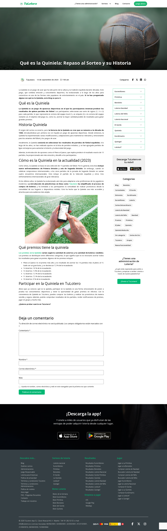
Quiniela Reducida (122, 230)
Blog (116, 4)
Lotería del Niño (121, 215)
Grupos (129, 240)
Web (21, 378)
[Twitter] (139, 524)
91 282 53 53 (69, 521)
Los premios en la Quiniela (30, 253)
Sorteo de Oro (135, 235)
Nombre (23, 359)
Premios (118, 220)
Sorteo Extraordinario (123, 205)
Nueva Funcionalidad (123, 245)
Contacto (126, 4)
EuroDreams (131, 195)
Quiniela (128, 225)
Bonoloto (126, 185)
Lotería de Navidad (122, 210)
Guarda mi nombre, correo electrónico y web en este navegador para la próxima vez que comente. (57, 386)
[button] (133, 80)
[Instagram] (145, 524)
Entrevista (118, 195)
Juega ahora (140, 4)
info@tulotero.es (25, 524)
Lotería (132, 200)
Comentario (24, 330)
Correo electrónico (27, 369)
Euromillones (120, 200)
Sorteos (105, 4)
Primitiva (129, 220)
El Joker (118, 225)
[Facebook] (132, 524)
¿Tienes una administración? (86, 4)
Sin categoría (120, 235)
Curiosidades (120, 190)
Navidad (135, 215)
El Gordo (133, 190)
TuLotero (73, 184)
